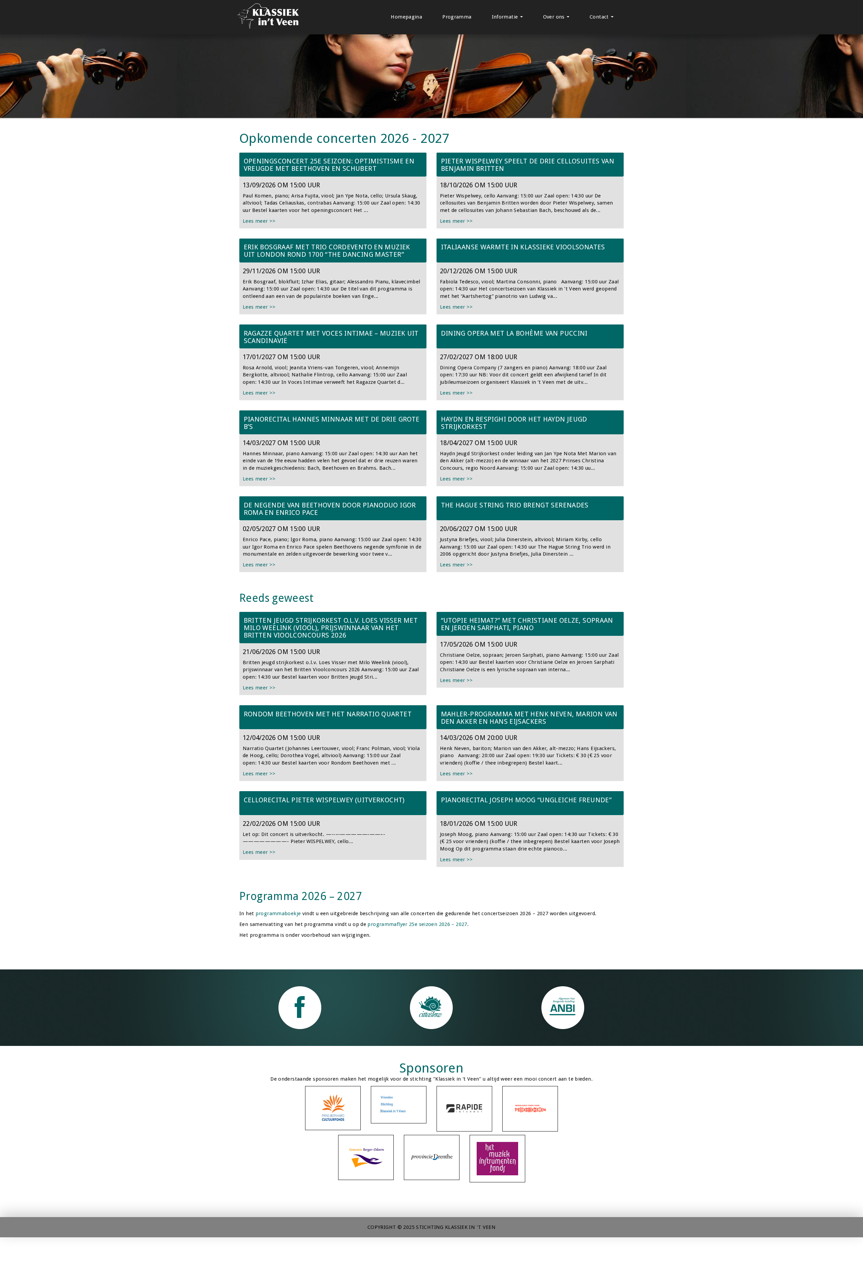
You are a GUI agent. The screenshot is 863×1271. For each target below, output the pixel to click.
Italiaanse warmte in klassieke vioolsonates (523, 247)
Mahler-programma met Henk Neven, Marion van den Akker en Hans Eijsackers (529, 717)
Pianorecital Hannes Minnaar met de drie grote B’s (332, 423)
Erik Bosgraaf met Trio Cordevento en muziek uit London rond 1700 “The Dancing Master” (327, 250)
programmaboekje (278, 913)
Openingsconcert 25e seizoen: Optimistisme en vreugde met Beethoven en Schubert (329, 165)
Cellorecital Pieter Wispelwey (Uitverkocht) (324, 800)
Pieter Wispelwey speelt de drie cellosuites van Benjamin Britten (528, 165)
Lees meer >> (259, 221)
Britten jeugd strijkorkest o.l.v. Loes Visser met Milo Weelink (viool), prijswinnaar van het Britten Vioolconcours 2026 (331, 627)
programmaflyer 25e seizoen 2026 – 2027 (417, 924)
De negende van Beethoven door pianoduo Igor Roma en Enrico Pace (330, 509)
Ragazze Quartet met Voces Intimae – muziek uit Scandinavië (331, 337)
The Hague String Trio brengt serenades (515, 505)
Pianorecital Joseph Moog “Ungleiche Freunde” (526, 800)
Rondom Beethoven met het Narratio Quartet (328, 714)
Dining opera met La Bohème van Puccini (514, 333)
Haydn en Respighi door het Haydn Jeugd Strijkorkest (514, 423)
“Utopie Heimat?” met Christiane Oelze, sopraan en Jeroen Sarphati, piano (527, 624)
